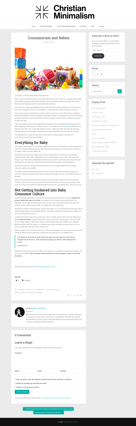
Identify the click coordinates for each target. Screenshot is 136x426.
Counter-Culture (50, 289)
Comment (18, 353)
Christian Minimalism (70, 422)
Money (24, 292)
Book (92, 26)
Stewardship (38, 292)
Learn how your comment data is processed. (56, 398)
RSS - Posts (95, 169)
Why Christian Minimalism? (66, 26)
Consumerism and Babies (48, 37)
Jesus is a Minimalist (99, 138)
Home (34, 26)
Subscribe (98, 56)
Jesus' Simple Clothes (99, 108)
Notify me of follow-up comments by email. (31, 383)
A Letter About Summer (100, 151)
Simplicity (30, 292)
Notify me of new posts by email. (27, 387)
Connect (101, 26)
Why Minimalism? (46, 26)
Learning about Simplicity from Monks (48, 412)
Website (30, 311)
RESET (94, 134)
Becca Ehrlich (38, 308)
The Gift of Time (97, 112)
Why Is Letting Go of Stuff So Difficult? (104, 142)
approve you (67, 126)
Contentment (40, 289)
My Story (83, 26)
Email (40, 371)
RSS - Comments (97, 173)
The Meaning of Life (98, 117)
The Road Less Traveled (100, 121)
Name (17, 371)
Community (20, 289)
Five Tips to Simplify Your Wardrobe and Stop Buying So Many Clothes (105, 127)
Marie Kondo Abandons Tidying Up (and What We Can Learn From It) (49, 409)
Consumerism (30, 289)
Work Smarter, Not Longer (100, 147)
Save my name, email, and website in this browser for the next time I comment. (43, 379)
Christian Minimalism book (46, 267)
